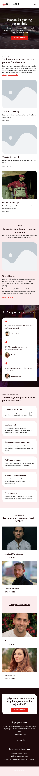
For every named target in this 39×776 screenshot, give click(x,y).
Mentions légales (19, 770)
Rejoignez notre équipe (19, 604)
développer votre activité (10, 75)
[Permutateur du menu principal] (35, 4)
